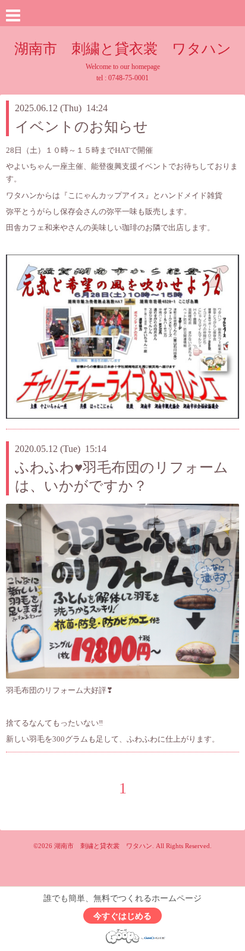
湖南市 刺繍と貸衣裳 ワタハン (122, 49)
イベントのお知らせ (81, 126)
